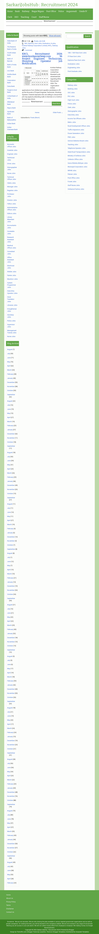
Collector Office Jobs (75, 159)
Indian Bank (11, 123)
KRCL (50, 45)
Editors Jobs (11, 213)
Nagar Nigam (38, 11)
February (10, 374)
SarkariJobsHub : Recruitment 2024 (42, 4)
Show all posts (55, 36)
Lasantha (43, 932)
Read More (56, 103)
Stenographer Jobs (74, 111)
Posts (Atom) (35, 117)
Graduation (46, 43)
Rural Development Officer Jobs (79, 126)
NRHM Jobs (72, 170)
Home (10, 11)
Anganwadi (71, 11)
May (8, 362)
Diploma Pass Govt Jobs (76, 60)
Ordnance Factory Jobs (76, 189)
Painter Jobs (11, 275)
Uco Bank (10, 71)
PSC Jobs (71, 96)
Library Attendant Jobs (10, 219)
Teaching (25, 17)
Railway (25, 11)
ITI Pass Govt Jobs (74, 56)
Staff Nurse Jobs (74, 185)
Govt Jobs (38, 43)
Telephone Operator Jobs (76, 148)
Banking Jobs (72, 89)
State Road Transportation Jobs (79, 152)
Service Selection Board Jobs (78, 141)
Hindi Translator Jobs (10, 299)
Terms (8, 905)
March (9, 370)
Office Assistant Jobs (10, 260)
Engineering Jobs (74, 67)
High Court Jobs (73, 100)
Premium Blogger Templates (56, 932)
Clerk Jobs (71, 107)
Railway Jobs (72, 85)
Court (34, 17)
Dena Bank (11, 86)
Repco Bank (11, 108)
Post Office (51, 11)
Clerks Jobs (11, 183)
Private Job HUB (39, 41)
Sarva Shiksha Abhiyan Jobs (78, 163)
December (10, 382)
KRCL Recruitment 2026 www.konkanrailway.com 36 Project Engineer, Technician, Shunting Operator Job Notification (42, 58)
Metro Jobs (72, 122)
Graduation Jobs (73, 64)
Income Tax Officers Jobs (76, 118)
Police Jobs (11, 321)
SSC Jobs (71, 92)
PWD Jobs (71, 137)
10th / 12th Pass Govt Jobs (77, 53)
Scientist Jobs (12, 150)
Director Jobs (12, 200)
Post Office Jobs (73, 178)
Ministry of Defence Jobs (76, 156)
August (9, 349)
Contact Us (10, 912)
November (10, 386)
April (9, 366)
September (11, 394)
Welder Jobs (11, 272)
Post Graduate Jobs (75, 71)
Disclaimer (10, 909)
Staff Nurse (44, 17)
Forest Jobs (72, 181)
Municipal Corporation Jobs (77, 167)
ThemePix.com (21, 932)
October (10, 390)
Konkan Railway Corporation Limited (34, 45)
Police (61, 11)
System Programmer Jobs (11, 285)
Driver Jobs (11, 163)
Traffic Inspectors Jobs (76, 130)
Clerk (9, 17)
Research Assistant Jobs (10, 239)
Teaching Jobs (73, 144)
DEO (16, 17)
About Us (9, 898)
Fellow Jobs (11, 204)
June (9, 358)
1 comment (28, 50)
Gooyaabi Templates (82, 932)
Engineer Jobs (12, 154)
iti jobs (53, 43)
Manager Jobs (12, 187)
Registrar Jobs (12, 190)
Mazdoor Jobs (12, 279)
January (10, 378)
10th (25, 43)
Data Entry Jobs (73, 115)
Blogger (71, 930)
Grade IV (83, 11)
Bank (17, 11)
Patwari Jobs (72, 174)
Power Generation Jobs (76, 133)
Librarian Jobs (12, 305)
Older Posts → (58, 112)
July (8, 353)
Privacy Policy (11, 902)
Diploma (31, 43)
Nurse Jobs (11, 173)
